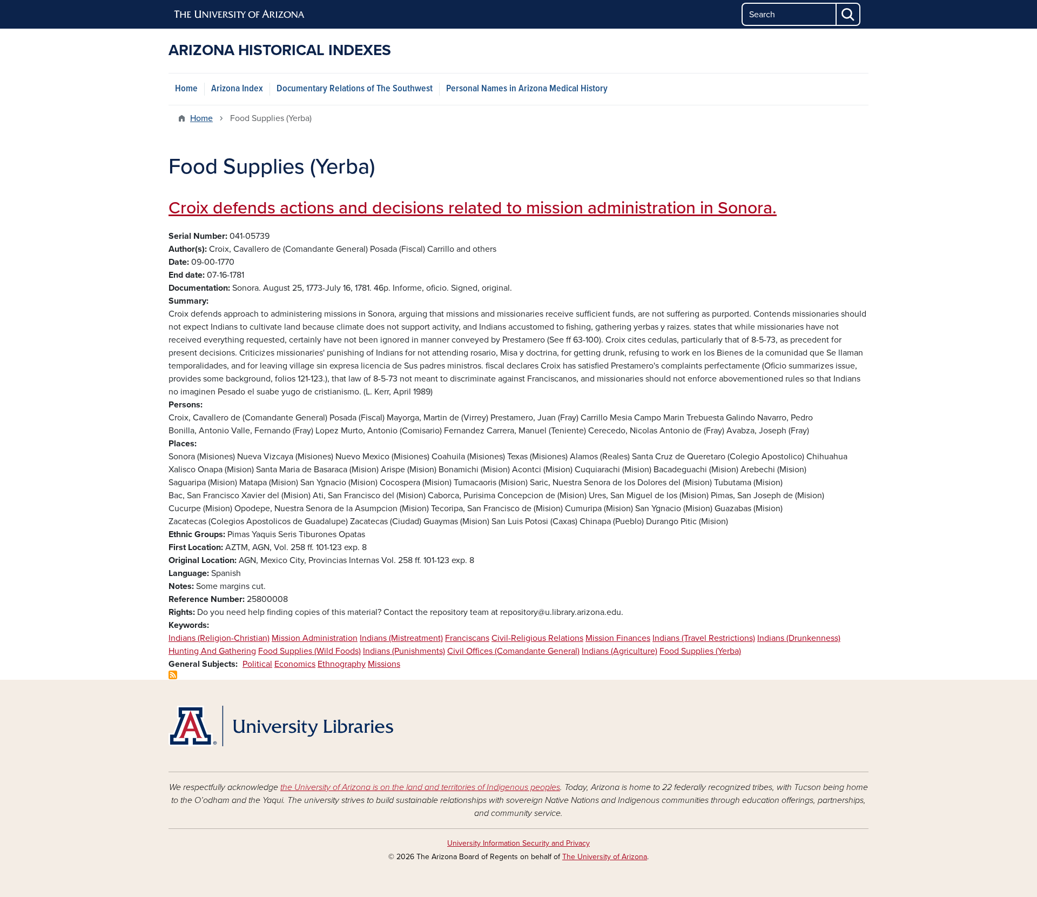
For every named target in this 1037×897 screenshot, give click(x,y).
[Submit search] (848, 14)
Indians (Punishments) (404, 651)
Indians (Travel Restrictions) (703, 638)
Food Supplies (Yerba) (700, 651)
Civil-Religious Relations (537, 638)
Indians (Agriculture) (619, 651)
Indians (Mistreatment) (401, 638)
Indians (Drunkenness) (798, 638)
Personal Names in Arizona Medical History (527, 89)
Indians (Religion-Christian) (219, 638)
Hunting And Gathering (212, 651)
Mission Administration (315, 638)
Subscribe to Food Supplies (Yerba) (173, 675)
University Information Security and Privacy (518, 843)
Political (257, 664)
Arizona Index (237, 89)
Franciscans (467, 638)
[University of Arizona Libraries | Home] (281, 726)
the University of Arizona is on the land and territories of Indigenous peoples (420, 787)
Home (186, 89)
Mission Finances (617, 638)
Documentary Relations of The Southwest (355, 89)
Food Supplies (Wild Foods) (309, 651)
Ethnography (342, 664)
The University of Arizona (604, 856)
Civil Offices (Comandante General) (513, 651)
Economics (294, 664)
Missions (384, 664)
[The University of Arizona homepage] (240, 14)
